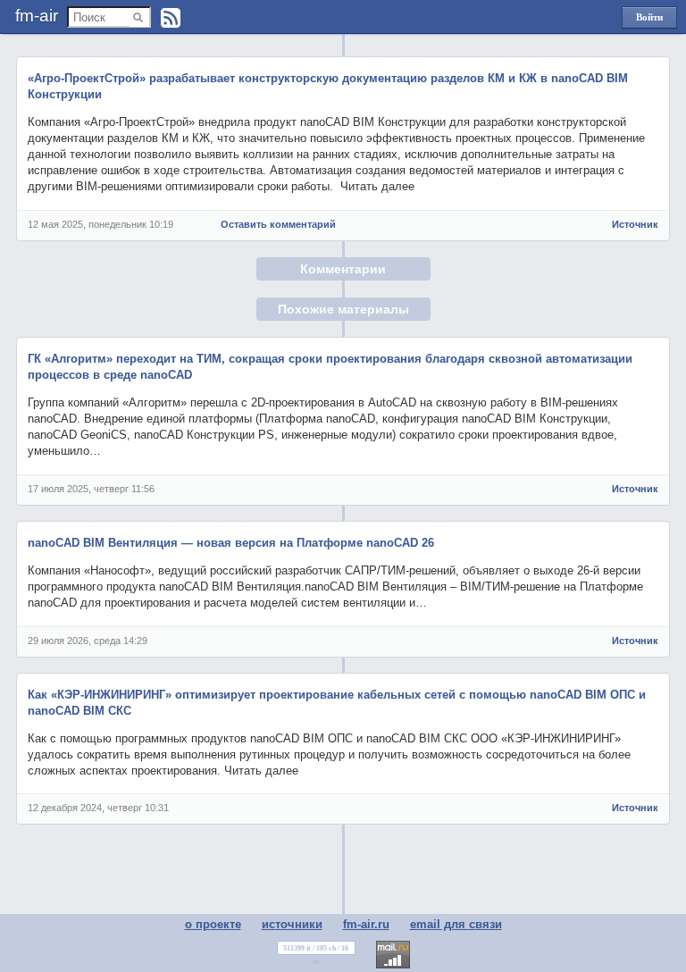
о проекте (213, 924)
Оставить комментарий (278, 224)
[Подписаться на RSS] (170, 18)
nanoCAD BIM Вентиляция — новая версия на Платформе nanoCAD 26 (231, 542)
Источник (635, 224)
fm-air (36, 15)
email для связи (456, 924)
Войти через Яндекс (649, 20)
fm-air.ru (366, 924)
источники (292, 924)
